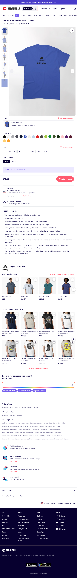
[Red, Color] (37, 136)
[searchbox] (38, 384)
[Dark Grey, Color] (41, 136)
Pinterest (62, 529)
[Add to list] (71, 30)
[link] (9, 390)
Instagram (62, 516)
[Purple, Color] (66, 136)
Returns (39, 519)
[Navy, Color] (21, 136)
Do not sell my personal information (34, 555)
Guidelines (40, 525)
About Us (21, 516)
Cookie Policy (51, 555)
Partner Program (24, 522)
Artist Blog (22, 535)
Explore (4, 15)
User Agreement (7, 555)
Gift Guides (6, 516)
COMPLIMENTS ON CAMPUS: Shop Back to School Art (38, 2)
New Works (6, 522)
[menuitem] (4, 15)
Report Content (7, 490)
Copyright (40, 532)
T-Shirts (5, 404)
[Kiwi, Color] (45, 136)
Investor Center (23, 519)
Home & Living (51, 15)
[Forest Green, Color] (58, 136)
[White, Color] (8, 136)
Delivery (40, 516)
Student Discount (8, 529)
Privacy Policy (18, 555)
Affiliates (21, 525)
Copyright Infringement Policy (12, 496)
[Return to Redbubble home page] (11, 8)
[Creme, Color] (29, 136)
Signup (4, 535)
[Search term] (35, 9)
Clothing (13, 15)
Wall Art (41, 15)
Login (4, 532)
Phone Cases (32, 15)
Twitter (61, 522)
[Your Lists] (70, 8)
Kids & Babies (62, 15)
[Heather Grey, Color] (12, 136)
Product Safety (42, 529)
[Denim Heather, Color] (16, 136)
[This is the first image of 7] (12, 71)
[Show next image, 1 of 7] (72, 71)
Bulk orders (6, 538)
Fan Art (5, 519)
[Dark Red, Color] (70, 136)
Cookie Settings (42, 538)
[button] (38, 2)
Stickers (23, 15)
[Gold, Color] (8, 140)
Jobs (20, 532)
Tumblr (61, 526)
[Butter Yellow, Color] (4, 140)
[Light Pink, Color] (62, 136)
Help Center (41, 522)
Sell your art (22, 529)
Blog (3, 525)
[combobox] (29, 8)
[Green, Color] (49, 136)
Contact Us (41, 535)
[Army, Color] (54, 136)
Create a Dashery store (24, 539)
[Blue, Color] (25, 136)
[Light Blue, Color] (33, 136)
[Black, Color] (4, 136)
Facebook (62, 519)
